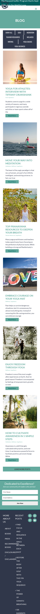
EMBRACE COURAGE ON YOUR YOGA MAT (20, 274)
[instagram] (35, 516)
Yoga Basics (27, 42)
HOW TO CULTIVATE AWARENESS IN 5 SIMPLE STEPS (20, 411)
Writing (10, 42)
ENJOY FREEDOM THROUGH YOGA (20, 343)
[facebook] (30, 516)
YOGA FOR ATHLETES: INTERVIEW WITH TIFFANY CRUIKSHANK (20, 67)
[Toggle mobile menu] (36, 9)
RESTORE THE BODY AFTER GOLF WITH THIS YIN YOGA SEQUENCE (20, 571)
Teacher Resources (13, 37)
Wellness (30, 37)
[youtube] (35, 520)
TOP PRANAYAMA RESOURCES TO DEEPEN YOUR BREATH (20, 205)
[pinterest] (30, 520)
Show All (9, 32)
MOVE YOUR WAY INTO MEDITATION (20, 139)
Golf (19, 32)
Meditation (30, 32)
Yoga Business (20, 46)
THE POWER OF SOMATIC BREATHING (20, 597)
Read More (12, 116)
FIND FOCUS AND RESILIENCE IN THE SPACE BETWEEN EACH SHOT (20, 538)
